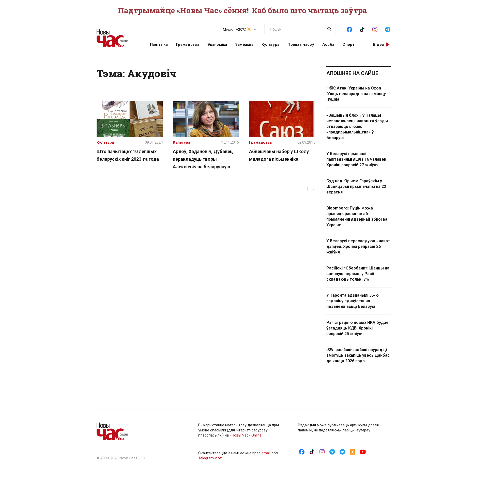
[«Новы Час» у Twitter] (342, 451)
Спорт (348, 44)
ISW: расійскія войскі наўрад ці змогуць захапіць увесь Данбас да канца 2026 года (358, 355)
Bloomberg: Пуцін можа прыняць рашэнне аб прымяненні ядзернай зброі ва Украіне (356, 216)
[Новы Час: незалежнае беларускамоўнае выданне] (117, 35)
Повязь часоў (300, 44)
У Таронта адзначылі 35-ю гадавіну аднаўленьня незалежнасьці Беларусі (352, 301)
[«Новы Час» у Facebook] (349, 29)
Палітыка (159, 44)
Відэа (378, 44)
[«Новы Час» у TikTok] (362, 29)
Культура (270, 44)
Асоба (328, 44)
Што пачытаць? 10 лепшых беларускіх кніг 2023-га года (128, 155)
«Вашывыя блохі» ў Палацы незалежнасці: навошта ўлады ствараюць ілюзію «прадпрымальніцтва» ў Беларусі (357, 126)
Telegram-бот (210, 458)
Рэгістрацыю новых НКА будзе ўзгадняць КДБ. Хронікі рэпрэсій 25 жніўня (357, 328)
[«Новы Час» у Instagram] (375, 29)
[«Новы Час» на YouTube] (363, 451)
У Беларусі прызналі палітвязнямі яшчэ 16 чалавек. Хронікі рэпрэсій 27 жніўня (356, 159)
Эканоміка (217, 44)
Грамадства (187, 44)
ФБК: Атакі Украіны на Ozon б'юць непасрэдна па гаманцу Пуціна (356, 94)
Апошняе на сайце (352, 73)
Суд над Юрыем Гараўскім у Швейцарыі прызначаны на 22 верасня (356, 186)
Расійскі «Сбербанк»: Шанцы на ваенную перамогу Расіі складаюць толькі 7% (357, 274)
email (266, 453)
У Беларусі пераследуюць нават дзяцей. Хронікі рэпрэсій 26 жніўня (358, 246)
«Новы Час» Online (246, 435)
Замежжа (244, 44)
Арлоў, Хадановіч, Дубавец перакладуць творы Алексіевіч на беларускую (203, 159)
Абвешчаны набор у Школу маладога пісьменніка (279, 155)
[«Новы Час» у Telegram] (387, 29)
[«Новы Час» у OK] (352, 451)
